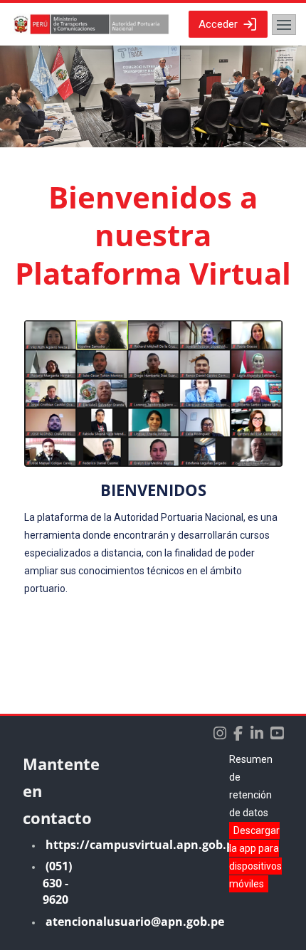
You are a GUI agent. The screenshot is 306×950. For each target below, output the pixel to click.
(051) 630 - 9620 (57, 882)
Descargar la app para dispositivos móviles (255, 857)
